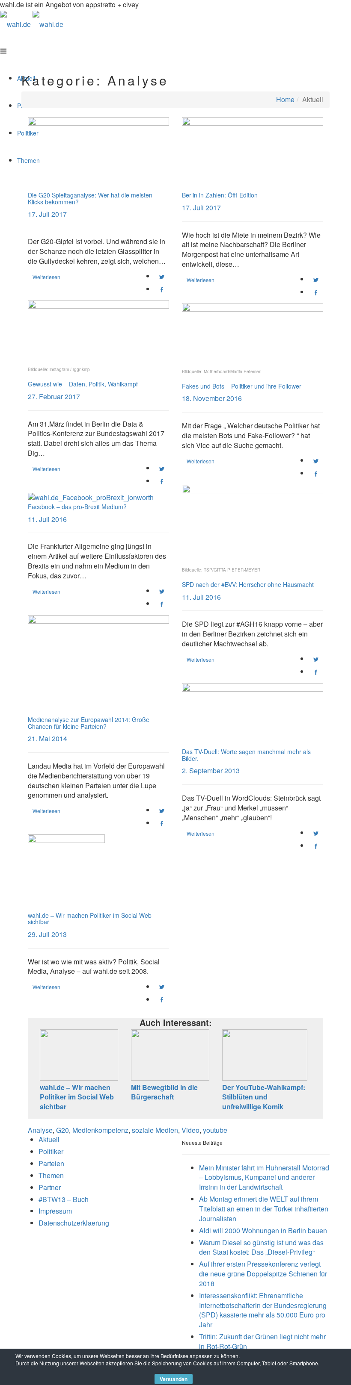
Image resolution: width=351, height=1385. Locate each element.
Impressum (55, 1211)
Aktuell (49, 1139)
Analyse (40, 1130)
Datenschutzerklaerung (74, 1223)
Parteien (51, 1163)
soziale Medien (155, 1130)
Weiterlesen (46, 276)
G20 (62, 1130)
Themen (51, 1175)
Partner (50, 1187)
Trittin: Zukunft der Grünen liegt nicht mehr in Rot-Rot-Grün (262, 1341)
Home (285, 99)
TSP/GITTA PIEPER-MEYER (232, 570)
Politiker (51, 1151)
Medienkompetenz (100, 1130)
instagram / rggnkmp (70, 369)
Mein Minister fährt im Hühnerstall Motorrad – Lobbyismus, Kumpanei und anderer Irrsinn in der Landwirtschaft (264, 1177)
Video (190, 1130)
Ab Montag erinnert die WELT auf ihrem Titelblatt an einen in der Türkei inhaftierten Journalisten (263, 1208)
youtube (215, 1130)
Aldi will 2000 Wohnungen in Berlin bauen (263, 1230)
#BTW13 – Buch (64, 1199)
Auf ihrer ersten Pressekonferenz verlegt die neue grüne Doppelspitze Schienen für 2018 (263, 1273)
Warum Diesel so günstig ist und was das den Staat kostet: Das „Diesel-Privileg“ (261, 1247)
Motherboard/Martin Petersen (233, 371)
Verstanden (173, 1379)
